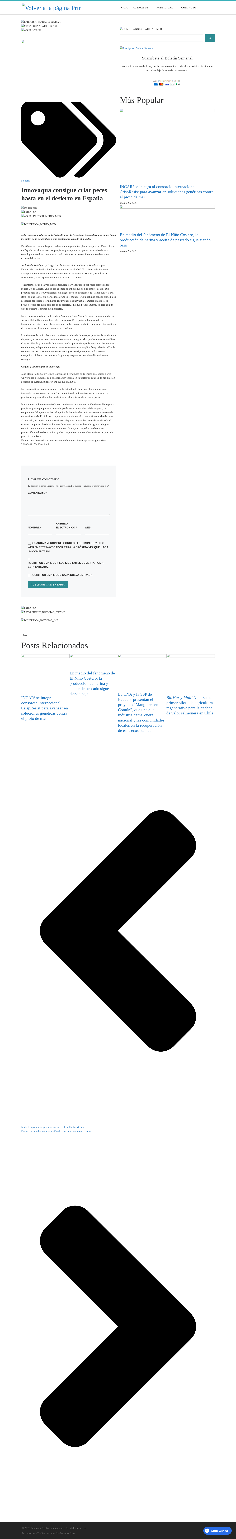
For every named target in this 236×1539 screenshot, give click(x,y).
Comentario (37, 492)
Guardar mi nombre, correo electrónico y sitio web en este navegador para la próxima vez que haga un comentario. (68, 547)
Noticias (25, 180)
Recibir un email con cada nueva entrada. (62, 574)
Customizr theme (67, 1533)
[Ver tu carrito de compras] (212, 7)
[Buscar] (210, 38)
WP (37, 1533)
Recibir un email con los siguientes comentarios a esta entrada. (65, 564)
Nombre (34, 527)
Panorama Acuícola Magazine (47, 1528)
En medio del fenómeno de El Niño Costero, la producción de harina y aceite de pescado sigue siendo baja (165, 240)
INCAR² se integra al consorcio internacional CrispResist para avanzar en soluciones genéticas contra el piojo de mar (166, 191)
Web (88, 527)
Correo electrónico (66, 525)
